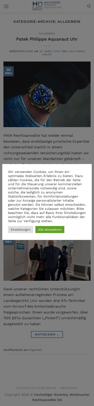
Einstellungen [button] (20, 229)
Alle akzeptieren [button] (50, 229)
